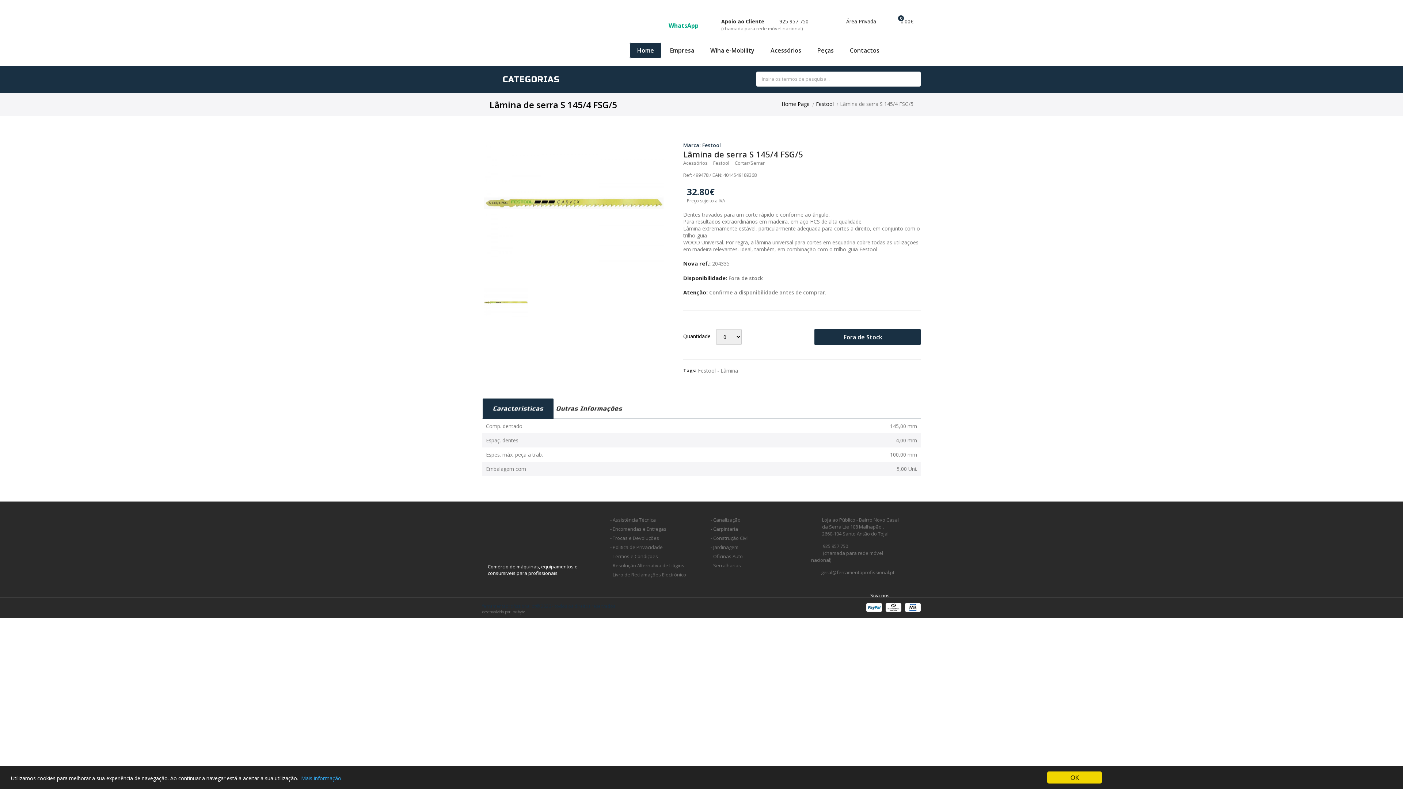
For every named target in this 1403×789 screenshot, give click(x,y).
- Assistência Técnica (633, 520)
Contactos (864, 50)
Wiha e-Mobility (732, 50)
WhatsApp (684, 26)
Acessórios (786, 50)
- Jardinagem (724, 547)
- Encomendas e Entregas (638, 529)
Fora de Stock (864, 337)
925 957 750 (765, 25)
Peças (825, 50)
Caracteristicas (518, 408)
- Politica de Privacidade (636, 547)
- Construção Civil (730, 538)
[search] (907, 79)
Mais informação (321, 778)
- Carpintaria (724, 529)
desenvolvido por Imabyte (503, 611)
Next (674, 203)
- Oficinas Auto (727, 556)
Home (645, 50)
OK (1075, 777)
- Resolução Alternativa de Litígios (647, 565)
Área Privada (860, 21)
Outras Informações (589, 408)
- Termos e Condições (634, 556)
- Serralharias (726, 565)
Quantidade (697, 336)
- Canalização (726, 520)
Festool (825, 103)
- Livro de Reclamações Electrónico (648, 574)
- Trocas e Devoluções (634, 538)
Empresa (682, 50)
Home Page (796, 103)
